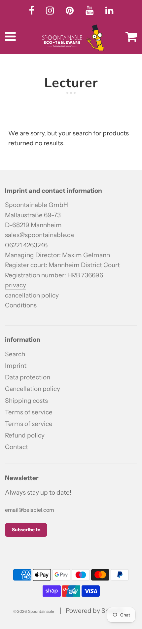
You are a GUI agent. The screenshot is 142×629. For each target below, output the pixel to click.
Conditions (21, 305)
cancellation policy (32, 295)
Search (15, 354)
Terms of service (29, 412)
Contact (16, 447)
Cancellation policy (32, 389)
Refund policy (25, 435)
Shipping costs (26, 400)
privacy (15, 285)
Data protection (27, 377)
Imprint (15, 365)
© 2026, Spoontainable (33, 611)
